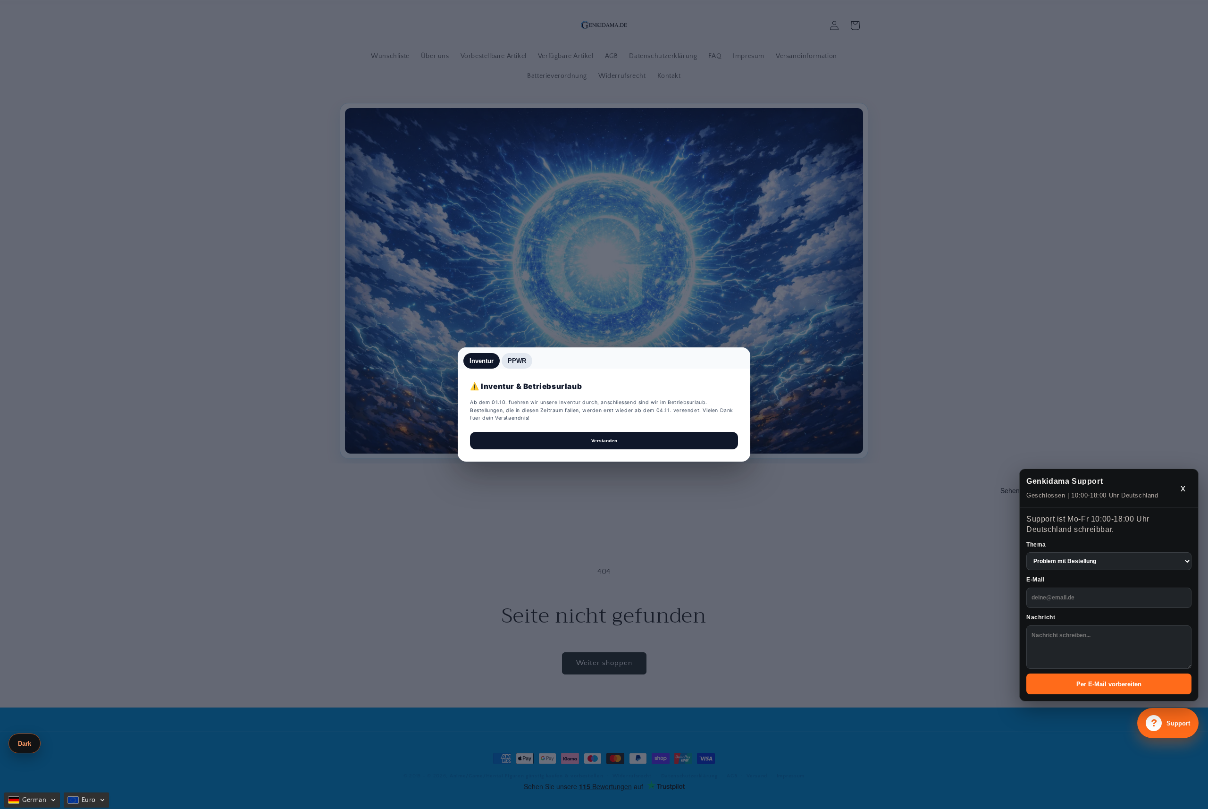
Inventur (482, 360)
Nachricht (1040, 617)
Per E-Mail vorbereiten (1108, 684)
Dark (24, 743)
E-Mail (1035, 579)
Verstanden (604, 440)
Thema (1036, 544)
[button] (32, 800)
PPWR (517, 360)
